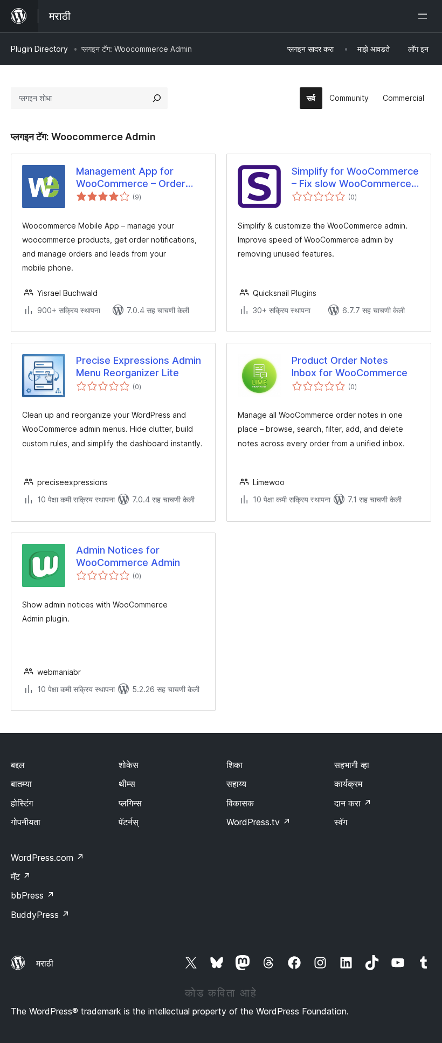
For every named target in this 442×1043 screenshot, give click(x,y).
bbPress (32, 895)
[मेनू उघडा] (425, 16)
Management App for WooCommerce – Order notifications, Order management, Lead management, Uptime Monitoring (130, 177)
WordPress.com (47, 857)
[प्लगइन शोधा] (157, 98)
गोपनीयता (25, 822)
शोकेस (129, 764)
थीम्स (127, 783)
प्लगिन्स (130, 803)
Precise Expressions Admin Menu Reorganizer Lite (138, 366)
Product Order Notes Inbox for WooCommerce (350, 366)
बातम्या (21, 783)
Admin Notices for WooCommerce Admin (128, 556)
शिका (234, 764)
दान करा (352, 803)
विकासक (240, 803)
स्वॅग (340, 822)
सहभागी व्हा (351, 764)
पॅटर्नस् (129, 822)
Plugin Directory (39, 48)
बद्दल (18, 764)
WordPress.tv (258, 822)
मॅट (21, 876)
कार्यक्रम (348, 783)
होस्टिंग (22, 803)
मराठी (44, 963)
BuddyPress (40, 914)
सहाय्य (236, 783)
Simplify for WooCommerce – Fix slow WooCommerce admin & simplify (355, 177)
